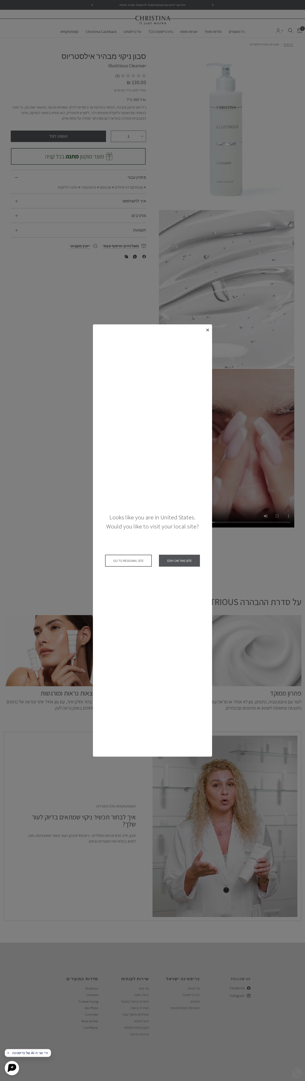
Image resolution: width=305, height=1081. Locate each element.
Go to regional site (128, 561)
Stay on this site (179, 561)
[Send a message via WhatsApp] (297, 1073)
